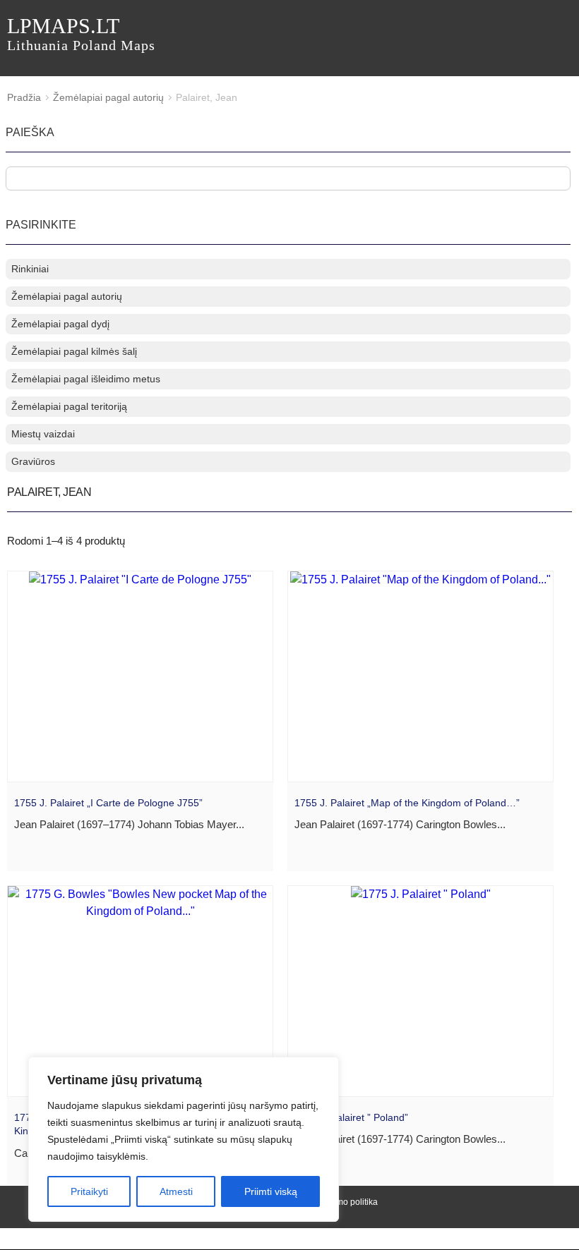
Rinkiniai (30, 268)
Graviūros (33, 461)
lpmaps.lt (81, 33)
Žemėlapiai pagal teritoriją (69, 406)
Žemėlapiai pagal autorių (108, 97)
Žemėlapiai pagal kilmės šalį (74, 351)
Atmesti (176, 1191)
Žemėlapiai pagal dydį (60, 323)
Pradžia (24, 97)
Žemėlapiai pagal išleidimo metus (85, 378)
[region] (183, 1139)
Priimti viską (270, 1191)
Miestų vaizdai (43, 433)
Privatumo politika (343, 1202)
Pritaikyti (89, 1191)
